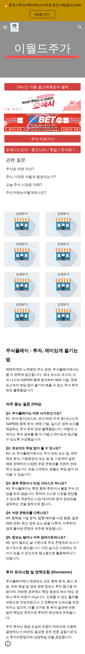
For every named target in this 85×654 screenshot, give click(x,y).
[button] (5, 27)
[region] (42, 10)
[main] (42, 49)
